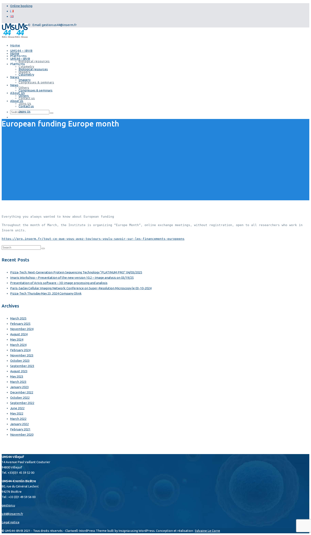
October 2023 (20, 360)
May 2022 (16, 413)
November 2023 (21, 355)
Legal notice (10, 522)
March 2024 (18, 345)
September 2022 (22, 403)
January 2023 (19, 387)
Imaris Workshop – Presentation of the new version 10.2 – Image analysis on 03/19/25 (72, 277)
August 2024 (19, 334)
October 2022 (20, 397)
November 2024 (21, 329)
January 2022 (19, 424)
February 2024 (20, 350)
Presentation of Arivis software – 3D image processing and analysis (58, 283)
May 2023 (16, 376)
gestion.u (8, 505)
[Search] (43, 248)
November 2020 (21, 434)
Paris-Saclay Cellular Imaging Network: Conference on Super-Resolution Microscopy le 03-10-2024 (80, 288)
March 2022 (18, 418)
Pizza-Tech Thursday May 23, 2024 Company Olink (45, 293)
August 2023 (19, 371)
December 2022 (21, 392)
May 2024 (16, 339)
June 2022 (17, 408)
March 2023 (18, 382)
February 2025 (20, 323)
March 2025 (18, 318)
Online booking (21, 6)
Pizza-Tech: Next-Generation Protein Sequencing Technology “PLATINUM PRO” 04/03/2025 (76, 272)
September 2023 (22, 366)
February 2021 (20, 429)
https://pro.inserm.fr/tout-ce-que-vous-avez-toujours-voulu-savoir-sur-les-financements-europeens (93, 239)
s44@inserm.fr (12, 514)
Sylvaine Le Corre (207, 530)
